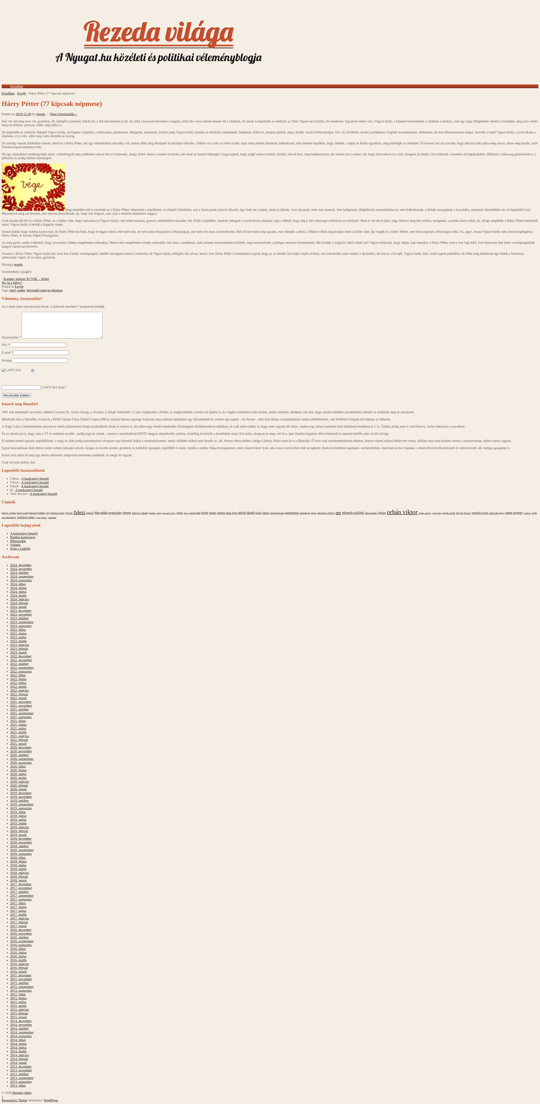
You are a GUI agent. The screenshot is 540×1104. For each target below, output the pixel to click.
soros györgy (514, 513)
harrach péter (169, 513)
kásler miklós (217, 513)
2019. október (19, 800)
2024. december (20, 565)
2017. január (18, 926)
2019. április (18, 823)
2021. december (20, 702)
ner (338, 512)
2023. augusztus (21, 626)
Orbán (382, 513)
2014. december (20, 1021)
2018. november (21, 842)
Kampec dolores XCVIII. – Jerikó (26, 279)
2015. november (21, 979)
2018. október (19, 846)
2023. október (19, 618)
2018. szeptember (22, 850)
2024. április (18, 595)
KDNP (204, 513)
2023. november (21, 614)
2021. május (18, 728)
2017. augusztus (21, 899)
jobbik (179, 513)
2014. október (19, 1028)
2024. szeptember (22, 576)
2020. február (19, 785)
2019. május (18, 819)
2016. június (18, 952)
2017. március (19, 918)
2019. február (19, 831)
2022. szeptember (22, 667)
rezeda (40, 114)
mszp (313, 513)
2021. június (18, 724)
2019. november (21, 797)
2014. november (21, 1025)
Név (4, 345)
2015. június (18, 998)
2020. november (21, 751)
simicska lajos (497, 513)
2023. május (18, 637)
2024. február (19, 603)
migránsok (305, 513)
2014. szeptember (22, 1032)
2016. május (18, 956)
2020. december (20, 747)
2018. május (18, 865)
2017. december (20, 884)
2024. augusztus (21, 580)
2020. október (19, 755)
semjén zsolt (480, 513)
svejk (534, 513)
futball (90, 513)
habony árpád (140, 513)
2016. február (19, 968)
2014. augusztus (21, 1036)
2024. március (19, 599)
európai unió (57, 513)
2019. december (20, 793)
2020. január (18, 789)
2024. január (18, 607)
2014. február (19, 1059)
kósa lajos (232, 513)
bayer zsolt (22, 513)
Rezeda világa (21, 1093)
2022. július (18, 675)
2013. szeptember (22, 1078)
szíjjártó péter (26, 517)
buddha (41, 513)
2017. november (21, 888)
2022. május (18, 683)
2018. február (19, 876)
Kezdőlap (16, 86)
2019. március (19, 827)
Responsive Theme (14, 1100)
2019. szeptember (22, 804)
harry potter (17, 290)
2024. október (19, 572)
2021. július (18, 721)
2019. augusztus (21, 808)
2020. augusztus (21, 762)
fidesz (79, 512)
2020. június (18, 770)
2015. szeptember (22, 987)
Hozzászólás (11, 337)
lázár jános (262, 513)
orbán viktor (402, 511)
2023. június (18, 633)
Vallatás (15, 545)
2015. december (20, 975)
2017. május (18, 911)
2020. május (18, 774)
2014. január (18, 1063)
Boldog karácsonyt (22, 537)
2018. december (20, 838)
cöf (47, 513)
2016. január (18, 971)
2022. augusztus (21, 671)
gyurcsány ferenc (119, 513)
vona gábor (41, 517)
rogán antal (448, 513)
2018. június (18, 861)
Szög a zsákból (20, 548)
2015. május (18, 1002)
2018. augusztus (21, 854)
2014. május (18, 1047)
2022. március (19, 690)
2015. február (19, 1013)
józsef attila (194, 513)
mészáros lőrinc (326, 513)
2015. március (19, 1009)
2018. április (18, 869)
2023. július (18, 629)
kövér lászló (246, 513)
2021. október (19, 709)
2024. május (18, 591)
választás (52, 517)
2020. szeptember (22, 759)
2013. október (19, 1074)
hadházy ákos (155, 513)
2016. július (18, 949)
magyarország (277, 513)
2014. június (18, 1044)
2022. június (18, 679)
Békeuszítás (18, 541)
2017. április (18, 914)
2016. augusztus (21, 945)
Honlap (7, 360)
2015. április (18, 1006)
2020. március (19, 781)
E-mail (6, 352)
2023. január (18, 652)
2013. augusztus (21, 1082)
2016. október (19, 937)
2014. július (18, 1040)
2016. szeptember (22, 941)
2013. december (20, 1066)
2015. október (19, 983)
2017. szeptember (22, 895)
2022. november (21, 660)
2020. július (18, 766)
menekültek (292, 513)
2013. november (21, 1070)
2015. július (18, 994)
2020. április (18, 778)
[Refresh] (33, 370)
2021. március (19, 736)
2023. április (18, 641)
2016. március (19, 964)
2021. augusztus (21, 717)
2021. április (18, 732)
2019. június (18, 816)
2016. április (18, 960)
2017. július (18, 903)
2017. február (19, 922)
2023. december (20, 610)
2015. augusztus (21, 990)
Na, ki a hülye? (12, 282)
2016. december (20, 930)
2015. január (18, 1017)
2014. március (19, 1055)
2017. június (18, 907)
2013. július (18, 1085)
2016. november (21, 933)
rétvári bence (463, 513)
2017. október (19, 892)
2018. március (19, 873)
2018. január (18, 880)
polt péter (436, 513)
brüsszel (32, 513)
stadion (527, 513)
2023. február (19, 648)
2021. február (19, 740)
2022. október (19, 664)
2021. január (18, 743)
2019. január (18, 835)
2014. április (18, 1051)
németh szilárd (353, 513)
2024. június (18, 588)
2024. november (21, 569)
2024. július (18, 584)
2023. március (19, 645)
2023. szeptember (22, 622)
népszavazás (371, 513)
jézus (186, 513)
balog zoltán (9, 513)
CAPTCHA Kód (53, 387)
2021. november (21, 705)
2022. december (20, 656)
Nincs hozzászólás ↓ (63, 114)
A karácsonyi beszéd (35, 478)
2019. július (18, 812)
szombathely (9, 517)
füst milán (101, 513)
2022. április (18, 686)
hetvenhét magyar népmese (45, 290)
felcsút (69, 513)
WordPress (51, 1100)
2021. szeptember (22, 713)
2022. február (19, 694)
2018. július (18, 857)
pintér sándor (424, 513)
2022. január (18, 698)
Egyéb (21, 93)
